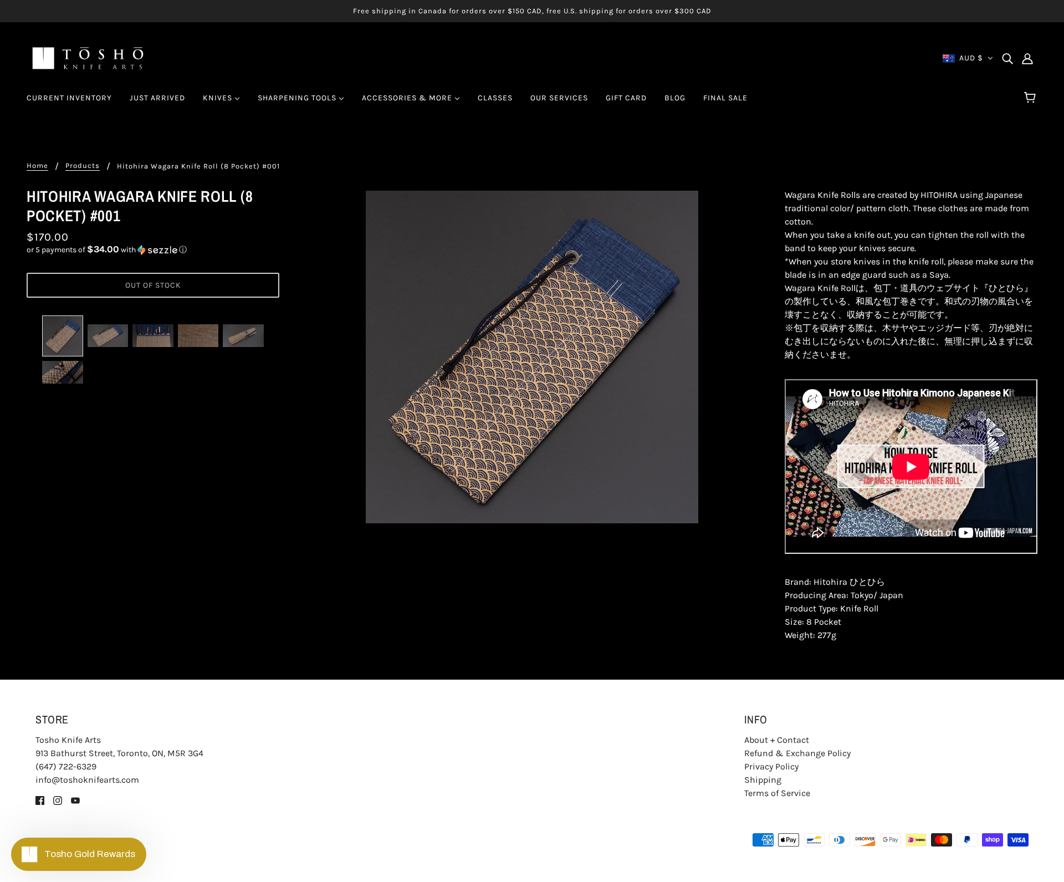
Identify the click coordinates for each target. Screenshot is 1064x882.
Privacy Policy (771, 766)
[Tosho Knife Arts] (88, 57)
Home (37, 166)
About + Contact (776, 740)
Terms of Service (777, 793)
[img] (1007, 58)
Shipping (762, 779)
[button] (153, 249)
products (82, 166)
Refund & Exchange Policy (797, 753)
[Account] (1027, 58)
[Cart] (1031, 98)
